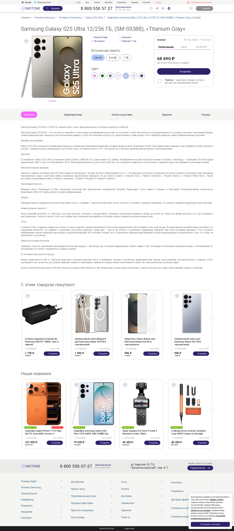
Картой (184, 47)
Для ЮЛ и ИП (201, 47)
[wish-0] (191, 8)
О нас (78, 2)
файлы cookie (216, 500)
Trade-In (125, 517)
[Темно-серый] (110, 76)
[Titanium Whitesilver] (118, 76)
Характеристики (73, 114)
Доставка (108, 2)
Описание (29, 114)
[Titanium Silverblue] (134, 76)
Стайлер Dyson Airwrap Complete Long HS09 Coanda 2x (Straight (188, 432)
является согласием (200, 510)
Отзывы (205, 114)
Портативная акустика (83, 496)
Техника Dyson (29, 493)
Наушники (26, 511)
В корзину (185, 71)
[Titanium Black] (141, 76)
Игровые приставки (82, 503)
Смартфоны (27, 499)
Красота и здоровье (82, 510)
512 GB (113, 57)
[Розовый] (94, 76)
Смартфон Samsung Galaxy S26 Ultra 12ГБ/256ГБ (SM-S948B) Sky (91, 432)
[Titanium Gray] (126, 76)
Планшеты (27, 505)
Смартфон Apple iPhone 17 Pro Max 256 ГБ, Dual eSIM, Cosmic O (43, 432)
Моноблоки (77, 481)
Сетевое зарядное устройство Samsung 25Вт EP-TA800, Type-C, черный (42, 342)
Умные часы (78, 488)
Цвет (95, 69)
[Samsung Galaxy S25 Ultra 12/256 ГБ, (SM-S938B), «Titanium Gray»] (52, 66)
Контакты (146, 2)
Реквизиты (177, 491)
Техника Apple (29, 481)
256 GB (98, 57)
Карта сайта (129, 529)
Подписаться (197, 467)
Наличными (166, 47)
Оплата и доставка (122, 114)
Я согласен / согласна (210, 524)
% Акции (158, 2)
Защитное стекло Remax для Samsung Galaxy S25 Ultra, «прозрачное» (139, 342)
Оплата (97, 2)
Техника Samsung (31, 487)
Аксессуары (78, 517)
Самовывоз (121, 2)
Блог (87, 2)
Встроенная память (105, 50)
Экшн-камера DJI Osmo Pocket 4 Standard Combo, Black (139, 432)
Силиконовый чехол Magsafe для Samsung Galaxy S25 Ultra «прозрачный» (90, 342)
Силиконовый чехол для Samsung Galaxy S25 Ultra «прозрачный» (187, 342)
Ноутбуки (26, 517)
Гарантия (134, 2)
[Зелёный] (102, 76)
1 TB (126, 57)
